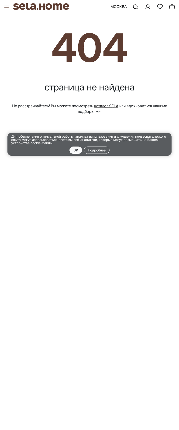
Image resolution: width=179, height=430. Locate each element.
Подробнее (97, 150)
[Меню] (7, 6)
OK (75, 150)
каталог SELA (106, 106)
